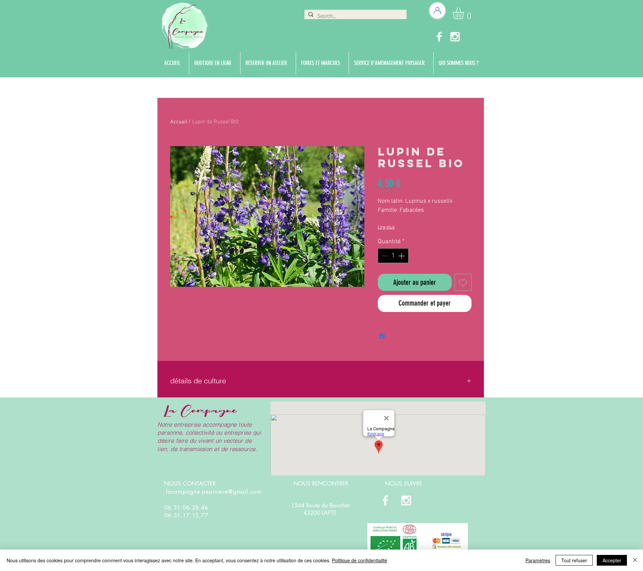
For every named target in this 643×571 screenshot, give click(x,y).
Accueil (178, 122)
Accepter (611, 560)
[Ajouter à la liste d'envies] (463, 282)
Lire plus (386, 227)
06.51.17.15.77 (186, 515)
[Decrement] (384, 256)
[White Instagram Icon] (454, 36)
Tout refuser (574, 560)
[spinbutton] (393, 256)
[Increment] (402, 256)
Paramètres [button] (537, 560)
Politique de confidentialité (359, 560)
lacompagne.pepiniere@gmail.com (214, 491)
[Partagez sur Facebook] (382, 336)
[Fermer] (635, 560)
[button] (465, 13)
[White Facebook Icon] (439, 36)
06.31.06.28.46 (186, 507)
